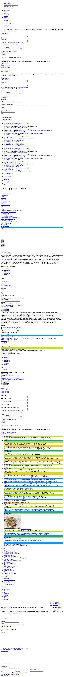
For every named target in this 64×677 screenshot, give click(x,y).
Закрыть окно (4, 63)
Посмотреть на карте (6, 609)
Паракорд (12, 137)
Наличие (3, 223)
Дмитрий (19, 613)
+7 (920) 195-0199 (5, 67)
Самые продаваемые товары (8, 432)
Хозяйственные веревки (24, 124)
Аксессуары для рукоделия (27, 129)
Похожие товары (5, 221)
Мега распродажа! (20, 131)
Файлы (2, 224)
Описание (3, 216)
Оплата (6, 16)
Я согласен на (15, 42)
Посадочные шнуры (21, 127)
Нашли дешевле (14, 303)
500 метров (7, 273)
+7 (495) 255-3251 (5, 65)
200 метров (7, 271)
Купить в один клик (18, 649)
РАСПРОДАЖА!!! (20, 140)
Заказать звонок (5, 25)
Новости (6, 17)
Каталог (3, 548)
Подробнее (54, 338)
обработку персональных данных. (19, 42)
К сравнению (13, 339)
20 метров (6, 276)
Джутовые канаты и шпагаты (29, 126)
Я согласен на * (15, 648)
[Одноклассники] (4, 310)
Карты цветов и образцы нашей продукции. (40, 130)
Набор (2, 213)
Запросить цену (14, 674)
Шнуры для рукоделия (23, 123)
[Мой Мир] (6, 310)
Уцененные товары (9, 584)
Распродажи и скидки (9, 581)
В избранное (4, 341)
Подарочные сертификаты (26, 138)
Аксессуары (4, 219)
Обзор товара (4, 212)
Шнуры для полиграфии (24, 145)
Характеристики (5, 217)
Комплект (3, 214)
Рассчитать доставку (18, 305)
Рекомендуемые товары (10, 582)
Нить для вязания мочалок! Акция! (33, 133)
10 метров (6, 274)
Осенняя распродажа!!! (24, 136)
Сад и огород (15, 141)
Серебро (6, 281)
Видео (2, 226)
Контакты (6, 18)
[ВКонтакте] (1, 310)
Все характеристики (6, 285)
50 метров (6, 269)
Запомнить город (8, 7)
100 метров (7, 270)
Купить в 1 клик (15, 300)
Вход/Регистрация (8, 23)
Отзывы (6, 13)
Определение (7, 3)
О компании (7, 10)
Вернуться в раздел (6, 210)
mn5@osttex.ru (54, 605)
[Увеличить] (7, 228)
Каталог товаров (7, 119)
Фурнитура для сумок (23, 143)
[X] (8, 310)
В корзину (10, 299)
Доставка (6, 14)
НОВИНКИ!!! (16, 134)
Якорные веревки (19, 144)
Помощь (6, 20)
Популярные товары (9, 580)
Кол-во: (3, 302)
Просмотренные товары (7, 433)
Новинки (6, 578)
